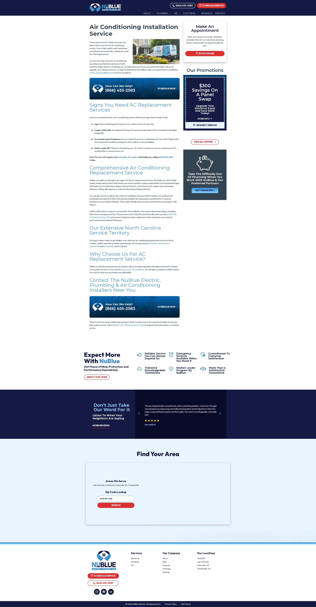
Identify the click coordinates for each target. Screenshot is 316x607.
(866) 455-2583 (184, 5)
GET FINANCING (204, 190)
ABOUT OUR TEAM (97, 377)
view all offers (203, 141)
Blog (164, 562)
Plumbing (135, 562)
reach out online (137, 325)
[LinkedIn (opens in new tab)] (111, 592)
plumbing (99, 72)
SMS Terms (186, 604)
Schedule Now (167, 88)
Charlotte (153, 243)
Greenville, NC (203, 565)
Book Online (206, 53)
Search (115, 505)
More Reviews (101, 425)
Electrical (135, 558)
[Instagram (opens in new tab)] (97, 592)
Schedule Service (213, 5)
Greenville (109, 246)
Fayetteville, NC (204, 568)
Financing (167, 568)
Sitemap (166, 572)
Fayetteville (94, 246)
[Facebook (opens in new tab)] (104, 592)
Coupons (166, 565)
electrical (111, 72)
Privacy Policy (171, 604)
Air (132, 565)
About (165, 558)
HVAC (92, 72)
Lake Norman (163, 243)
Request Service (206, 125)
